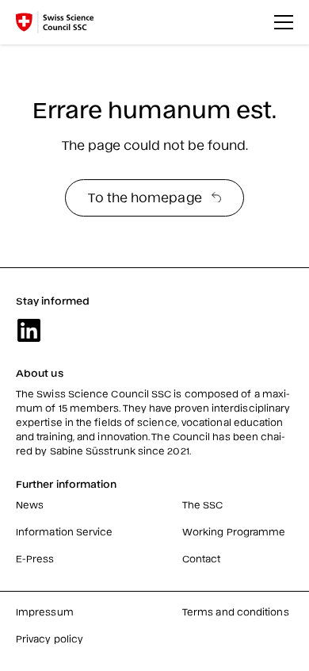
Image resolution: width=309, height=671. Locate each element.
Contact (201, 558)
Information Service (64, 531)
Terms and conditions (235, 611)
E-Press (35, 558)
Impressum (45, 611)
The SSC (202, 504)
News (30, 504)
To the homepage (144, 197)
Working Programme (233, 531)
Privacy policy (49, 638)
